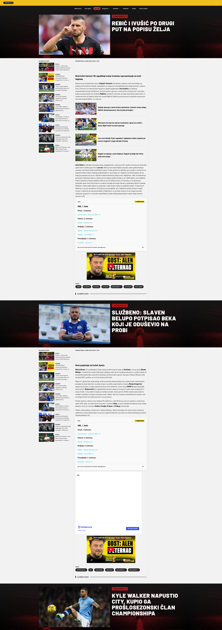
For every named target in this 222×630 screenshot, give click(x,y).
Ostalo (57, 64)
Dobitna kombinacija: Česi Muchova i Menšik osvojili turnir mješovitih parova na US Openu (62, 129)
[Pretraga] (216, 3)
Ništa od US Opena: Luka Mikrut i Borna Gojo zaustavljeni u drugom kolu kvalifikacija (62, 149)
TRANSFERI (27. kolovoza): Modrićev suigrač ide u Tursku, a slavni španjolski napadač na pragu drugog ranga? (63, 78)
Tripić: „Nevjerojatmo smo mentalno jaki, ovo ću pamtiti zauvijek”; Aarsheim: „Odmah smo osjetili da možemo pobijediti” (62, 88)
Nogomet (57, 74)
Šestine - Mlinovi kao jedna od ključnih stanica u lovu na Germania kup (62, 68)
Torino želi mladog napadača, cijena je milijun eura (61, 98)
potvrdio (95, 377)
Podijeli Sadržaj (119, 16)
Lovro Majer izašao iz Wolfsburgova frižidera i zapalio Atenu (62, 108)
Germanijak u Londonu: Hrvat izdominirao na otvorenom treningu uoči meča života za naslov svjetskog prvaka (63, 118)
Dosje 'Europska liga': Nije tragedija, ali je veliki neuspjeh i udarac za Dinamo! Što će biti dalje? (63, 139)
